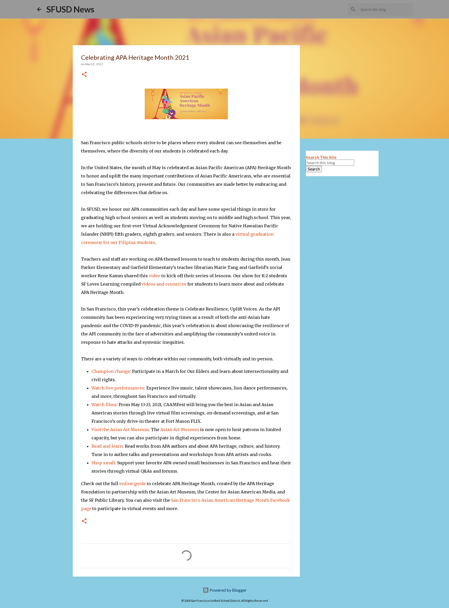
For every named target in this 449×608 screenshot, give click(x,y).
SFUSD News (70, 9)
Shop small (103, 462)
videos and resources (164, 284)
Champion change (110, 371)
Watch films (104, 404)
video (154, 275)
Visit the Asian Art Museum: (120, 429)
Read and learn (107, 446)
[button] (84, 74)
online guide (132, 483)
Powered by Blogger (228, 589)
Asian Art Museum (179, 429)
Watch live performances (117, 388)
